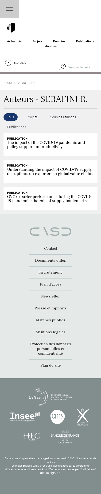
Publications (85, 41)
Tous (10, 117)
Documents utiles (50, 260)
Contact (50, 248)
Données (59, 41)
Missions (50, 46)
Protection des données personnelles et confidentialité (50, 349)
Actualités (14, 41)
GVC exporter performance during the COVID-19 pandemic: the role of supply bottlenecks (49, 199)
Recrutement (50, 272)
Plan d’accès (50, 284)
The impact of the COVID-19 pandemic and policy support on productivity (46, 144)
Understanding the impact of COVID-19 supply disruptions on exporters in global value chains (50, 171)
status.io (20, 63)
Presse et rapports (50, 308)
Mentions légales (51, 332)
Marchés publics (50, 320)
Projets (37, 41)
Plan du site (50, 365)
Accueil (10, 83)
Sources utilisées (63, 117)
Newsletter (50, 296)
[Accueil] (11, 27)
